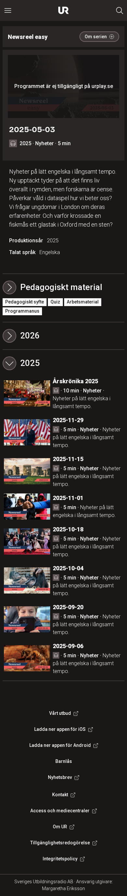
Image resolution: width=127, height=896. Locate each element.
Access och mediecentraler (60, 810)
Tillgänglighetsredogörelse (60, 842)
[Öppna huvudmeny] (8, 10)
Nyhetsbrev (60, 777)
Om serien (96, 36)
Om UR (60, 826)
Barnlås (63, 761)
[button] (63, 335)
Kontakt (60, 794)
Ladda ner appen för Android (60, 745)
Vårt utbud (60, 713)
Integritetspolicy (60, 858)
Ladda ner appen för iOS (60, 729)
